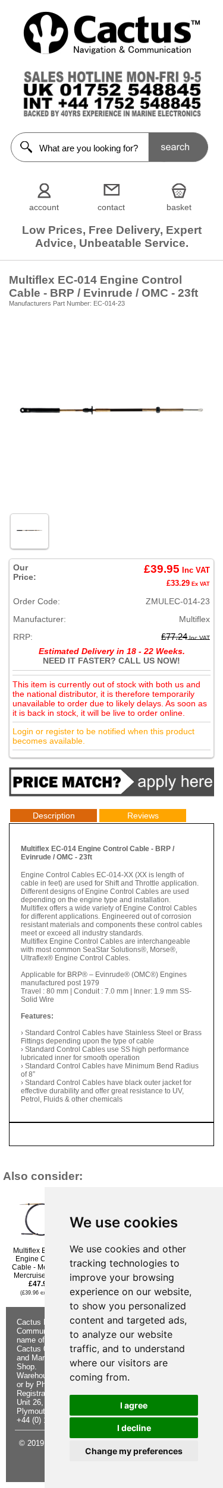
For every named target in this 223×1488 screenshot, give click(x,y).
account (44, 207)
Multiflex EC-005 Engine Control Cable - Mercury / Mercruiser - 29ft (39, 1271)
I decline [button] (134, 1428)
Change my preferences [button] (134, 1451)
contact (111, 207)
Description (54, 815)
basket (179, 207)
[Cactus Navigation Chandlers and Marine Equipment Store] (112, 51)
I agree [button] (133, 1405)
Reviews (143, 815)
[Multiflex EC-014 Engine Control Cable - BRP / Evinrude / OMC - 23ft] (111, 502)
